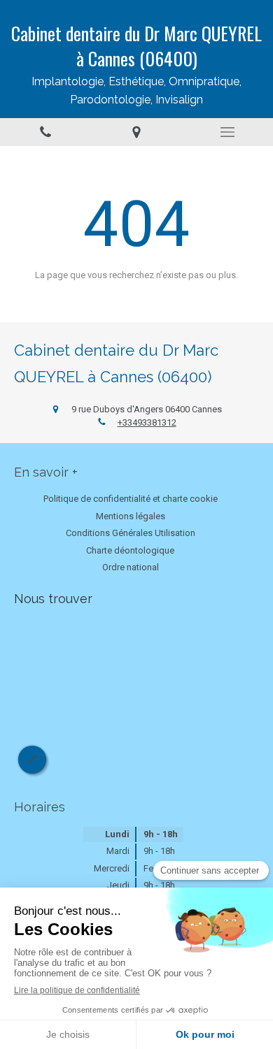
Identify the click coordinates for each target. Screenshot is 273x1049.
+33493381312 (147, 422)
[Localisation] (136, 132)
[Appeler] (45, 132)
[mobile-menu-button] (227, 132)
